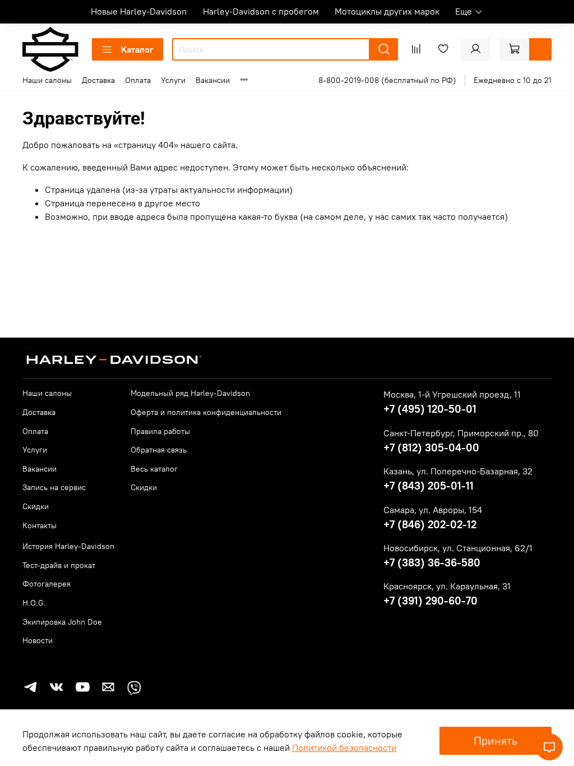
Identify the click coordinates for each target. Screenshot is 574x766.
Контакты (39, 525)
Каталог (137, 49)
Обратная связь (159, 450)
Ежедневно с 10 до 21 (513, 80)
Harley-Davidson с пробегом (261, 11)
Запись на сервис (54, 487)
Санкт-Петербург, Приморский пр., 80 (461, 433)
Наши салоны (47, 80)
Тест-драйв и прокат (58, 565)
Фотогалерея (46, 584)
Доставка (98, 80)
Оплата (138, 80)
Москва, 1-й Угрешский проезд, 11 (452, 394)
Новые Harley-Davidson (139, 11)
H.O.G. (34, 603)
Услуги (173, 80)
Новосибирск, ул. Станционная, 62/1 (458, 547)
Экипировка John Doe (62, 622)
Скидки (35, 506)
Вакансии (213, 80)
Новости (37, 640)
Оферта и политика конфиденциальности (206, 412)
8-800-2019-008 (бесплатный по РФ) (387, 80)
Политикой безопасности (344, 747)
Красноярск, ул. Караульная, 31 (447, 586)
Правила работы (160, 431)
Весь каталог (154, 469)
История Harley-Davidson (68, 546)
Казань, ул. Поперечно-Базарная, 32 (458, 471)
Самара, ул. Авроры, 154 (432, 509)
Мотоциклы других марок (387, 11)
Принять (495, 740)
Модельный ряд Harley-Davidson (190, 393)
